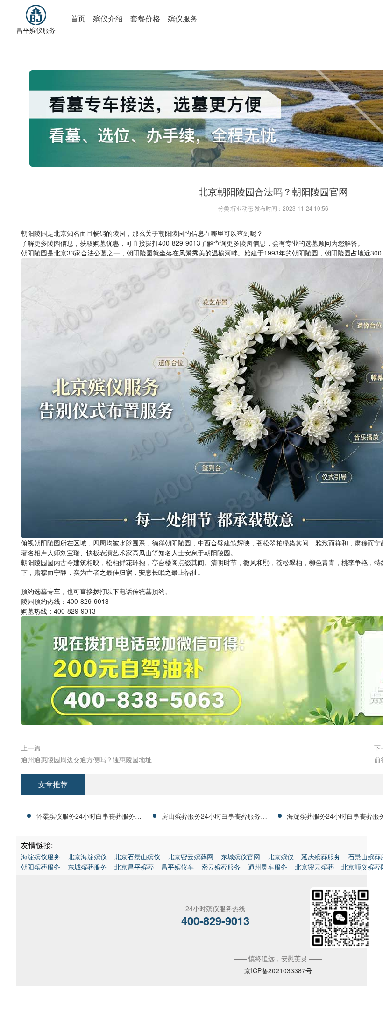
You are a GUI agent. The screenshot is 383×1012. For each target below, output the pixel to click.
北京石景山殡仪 (137, 856)
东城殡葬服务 (87, 866)
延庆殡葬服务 (320, 856)
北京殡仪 (281, 856)
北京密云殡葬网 (190, 856)
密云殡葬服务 (221, 866)
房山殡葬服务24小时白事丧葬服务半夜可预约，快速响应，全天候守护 (214, 817)
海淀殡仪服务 (40, 856)
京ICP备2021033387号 (278, 970)
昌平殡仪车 (177, 866)
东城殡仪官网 (240, 856)
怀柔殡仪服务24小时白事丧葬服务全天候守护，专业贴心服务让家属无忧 (89, 817)
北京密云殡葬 (314, 866)
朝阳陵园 (34, 233)
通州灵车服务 (267, 866)
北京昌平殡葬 (134, 866)
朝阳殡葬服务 (40, 866)
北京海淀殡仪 (87, 856)
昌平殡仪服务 (36, 30)
